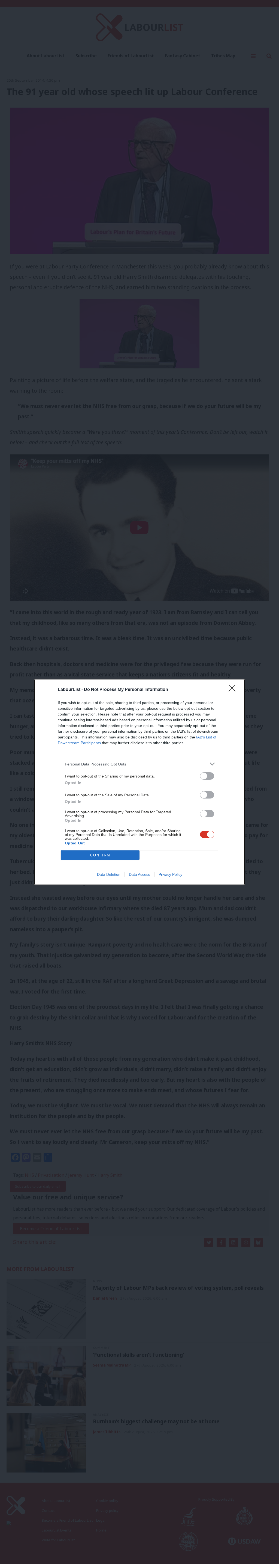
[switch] (207, 776)
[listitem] (139, 764)
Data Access (139, 874)
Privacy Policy (170, 874)
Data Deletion (108, 874)
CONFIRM (100, 855)
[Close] (234, 690)
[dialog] (139, 782)
